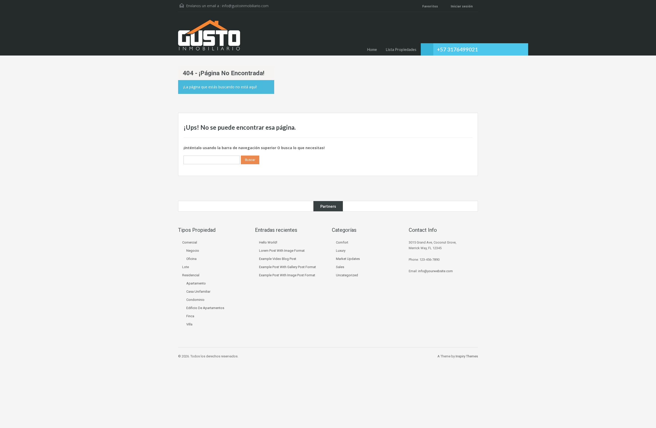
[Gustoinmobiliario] (209, 38)
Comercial (189, 242)
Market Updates (348, 259)
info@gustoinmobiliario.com (245, 5)
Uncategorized (347, 275)
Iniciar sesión (461, 6)
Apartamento (196, 283)
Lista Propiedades (401, 49)
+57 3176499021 (457, 49)
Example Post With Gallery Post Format (287, 267)
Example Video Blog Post (277, 259)
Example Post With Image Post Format (287, 275)
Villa (189, 324)
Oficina (191, 259)
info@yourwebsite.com (435, 271)
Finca (190, 316)
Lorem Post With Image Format (282, 251)
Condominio (195, 300)
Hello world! (268, 242)
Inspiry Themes (467, 356)
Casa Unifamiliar (198, 291)
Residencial (190, 275)
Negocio (192, 251)
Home (372, 49)
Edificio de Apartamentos (205, 308)
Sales (340, 267)
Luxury (340, 251)
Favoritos (430, 6)
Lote (185, 267)
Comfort (342, 242)
